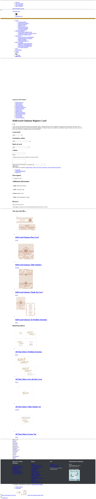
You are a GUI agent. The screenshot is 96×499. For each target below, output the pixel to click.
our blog (33, 479)
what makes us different (36, 465)
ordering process (35, 471)
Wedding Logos (18, 111)
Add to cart (15, 166)
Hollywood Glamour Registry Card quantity (22, 164)
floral (40, 167)
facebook (15, 443)
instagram (15, 446)
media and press (34, 468)
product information (35, 474)
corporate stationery (17, 473)
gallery (14, 453)
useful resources (34, 480)
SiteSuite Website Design (37, 484)
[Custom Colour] (16, 97)
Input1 (14, 154)
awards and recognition (36, 466)
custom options (34, 477)
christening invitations (17, 472)
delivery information (35, 475)
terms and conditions (35, 482)
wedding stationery (17, 468)
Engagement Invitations (20, 107)
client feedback (34, 469)
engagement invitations (18, 467)
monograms (44, 167)
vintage (49, 167)
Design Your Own (19, 102)
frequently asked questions (37, 478)
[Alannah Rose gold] (16, 11)
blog (14, 458)
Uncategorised (18, 110)
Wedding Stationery (19, 108)
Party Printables (18, 115)
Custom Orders (18, 116)
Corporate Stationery (20, 117)
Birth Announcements (20, 112)
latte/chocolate (29, 167)
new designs (16, 456)
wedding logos (16, 469)
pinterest (15, 448)
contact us (52, 464)
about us (33, 464)
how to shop (34, 470)
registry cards (35, 167)
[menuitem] (49, 25)
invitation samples (16, 465)
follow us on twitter (54, 465)
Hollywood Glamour (56, 167)
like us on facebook (54, 466)
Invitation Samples (19, 106)
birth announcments (17, 470)
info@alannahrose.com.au (18, 8)
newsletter (15, 451)
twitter (14, 441)
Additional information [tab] (20, 171)
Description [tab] (17, 169)
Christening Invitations (20, 113)
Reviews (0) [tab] (18, 172)
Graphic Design (18, 103)
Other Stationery (19, 104)
